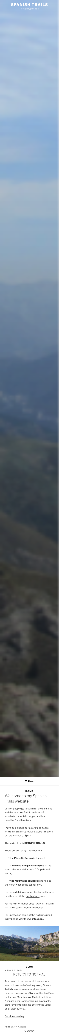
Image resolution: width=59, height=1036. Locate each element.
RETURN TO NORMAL (29, 974)
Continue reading (14, 1016)
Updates (33, 919)
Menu (31, 781)
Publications (32, 896)
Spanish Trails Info (24, 907)
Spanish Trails (29, 4)
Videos (29, 1031)
